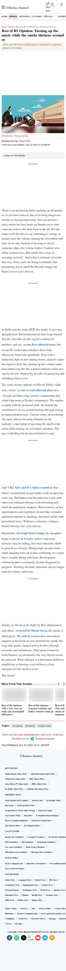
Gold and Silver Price (26, 805)
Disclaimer (9, 913)
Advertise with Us (38, 918)
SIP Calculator (27, 842)
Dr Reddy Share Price (14, 789)
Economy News (52, 895)
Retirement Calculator (46, 842)
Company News (24, 880)
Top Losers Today (45, 810)
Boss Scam (9, 805)
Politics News (23, 900)
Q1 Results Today (53, 800)
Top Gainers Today (13, 815)
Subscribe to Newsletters (36, 863)
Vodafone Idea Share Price (37, 789)
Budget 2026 (37, 900)
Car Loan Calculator (13, 847)
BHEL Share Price (39, 784)
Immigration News (30, 885)
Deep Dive (28, 815)
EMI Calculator (11, 842)
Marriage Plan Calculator (41, 852)
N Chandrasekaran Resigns (47, 815)
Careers (8, 923)
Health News (37, 895)
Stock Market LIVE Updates (16, 800)
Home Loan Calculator (35, 847)
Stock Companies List (14, 863)
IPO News (53, 880)
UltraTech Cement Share (41, 820)
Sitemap (52, 918)
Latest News (10, 880)
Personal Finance (12, 890)
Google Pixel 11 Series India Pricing (20, 810)
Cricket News (47, 885)
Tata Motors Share (12, 825)
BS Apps (18, 923)
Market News (40, 880)
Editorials (25, 16)
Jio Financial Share (32, 825)
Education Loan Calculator (16, 852)
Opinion (13, 16)
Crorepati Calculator (36, 837)
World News (45, 890)
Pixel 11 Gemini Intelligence (16, 820)
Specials (48, 16)
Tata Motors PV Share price (16, 784)
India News (9, 900)
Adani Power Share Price (15, 779)
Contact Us (22, 918)
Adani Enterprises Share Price (42, 774)
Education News (11, 895)
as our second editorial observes (38, 390)
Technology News (30, 890)
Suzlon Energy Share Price (16, 774)
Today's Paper (11, 908)
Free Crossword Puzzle (14, 868)
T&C (33, 908)
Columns (37, 16)
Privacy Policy (45, 908)
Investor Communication (27, 913)
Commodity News (12, 885)
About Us (24, 908)
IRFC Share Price (36, 779)
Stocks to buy (37, 800)
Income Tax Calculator (14, 837)
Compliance (10, 918)
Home (4, 16)
